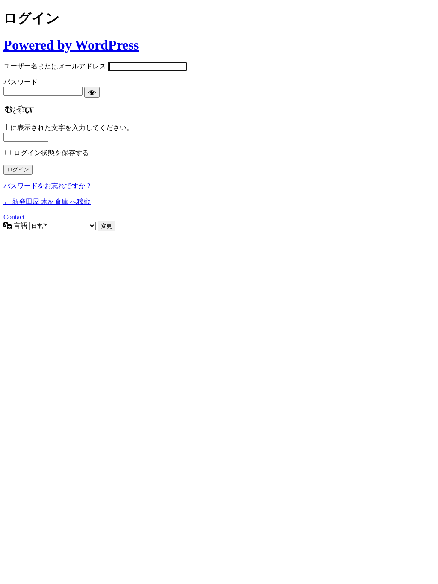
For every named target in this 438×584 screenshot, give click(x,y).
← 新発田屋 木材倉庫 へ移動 (47, 201)
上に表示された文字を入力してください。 (68, 127)
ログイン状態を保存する (51, 152)
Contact (13, 217)
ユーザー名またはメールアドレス (54, 66)
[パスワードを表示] (92, 92)
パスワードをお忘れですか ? (46, 185)
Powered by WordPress (71, 45)
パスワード (20, 82)
